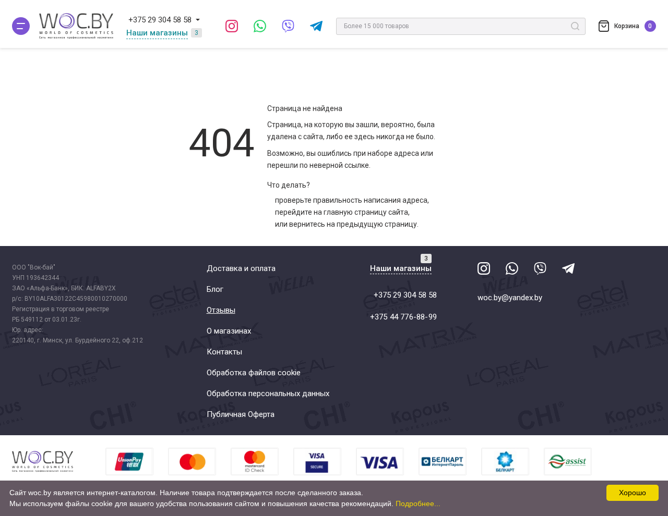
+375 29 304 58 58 (160, 19)
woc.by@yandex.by (510, 297)
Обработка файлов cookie (254, 372)
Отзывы (221, 310)
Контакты (224, 352)
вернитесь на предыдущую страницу (353, 224)
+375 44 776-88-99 (403, 317)
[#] (21, 26)
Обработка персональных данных (268, 393)
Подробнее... (418, 503)
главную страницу (355, 212)
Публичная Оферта (241, 414)
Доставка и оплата (241, 268)
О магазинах (229, 331)
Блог (215, 289)
